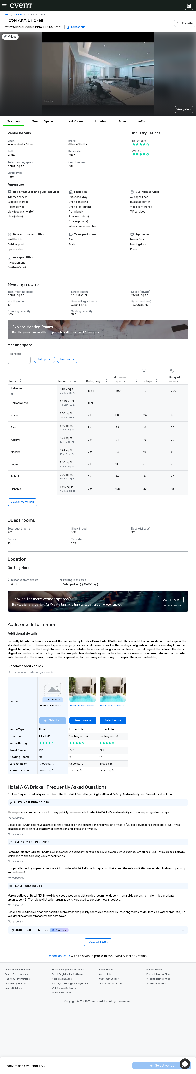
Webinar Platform (61, 992)
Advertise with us (156, 983)
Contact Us (105, 974)
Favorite (187, 23)
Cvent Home (106, 969)
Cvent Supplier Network (17, 969)
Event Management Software (68, 969)
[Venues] (189, 6)
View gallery (183, 109)
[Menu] (4, 6)
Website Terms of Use (158, 979)
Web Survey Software (64, 988)
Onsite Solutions (14, 988)
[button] (26, 359)
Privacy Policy (154, 969)
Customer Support (109, 979)
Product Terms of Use (158, 974)
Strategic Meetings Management (70, 983)
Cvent (6, 14)
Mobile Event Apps (62, 979)
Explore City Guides (15, 983)
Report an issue (59, 956)
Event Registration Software (67, 974)
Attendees (14, 354)
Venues (18, 14)
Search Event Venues (16, 974)
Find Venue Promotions (17, 979)
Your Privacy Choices (110, 983)
